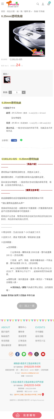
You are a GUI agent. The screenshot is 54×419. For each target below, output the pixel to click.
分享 (15, 140)
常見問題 (5, 341)
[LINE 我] (21, 141)
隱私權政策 (6, 345)
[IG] (30, 354)
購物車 (21, 332)
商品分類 (11, 11)
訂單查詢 (22, 341)
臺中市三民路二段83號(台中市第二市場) (27, 395)
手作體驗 (39, 332)
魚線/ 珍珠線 (39, 11)
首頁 (3, 11)
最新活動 (39, 336)
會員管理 (22, 336)
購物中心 (22, 327)
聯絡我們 (5, 336)
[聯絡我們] (11, 354)
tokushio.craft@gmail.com (30, 373)
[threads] (36, 354)
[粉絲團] (17, 354)
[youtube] (43, 354)
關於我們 (5, 332)
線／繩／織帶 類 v (24, 11)
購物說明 (22, 345)
